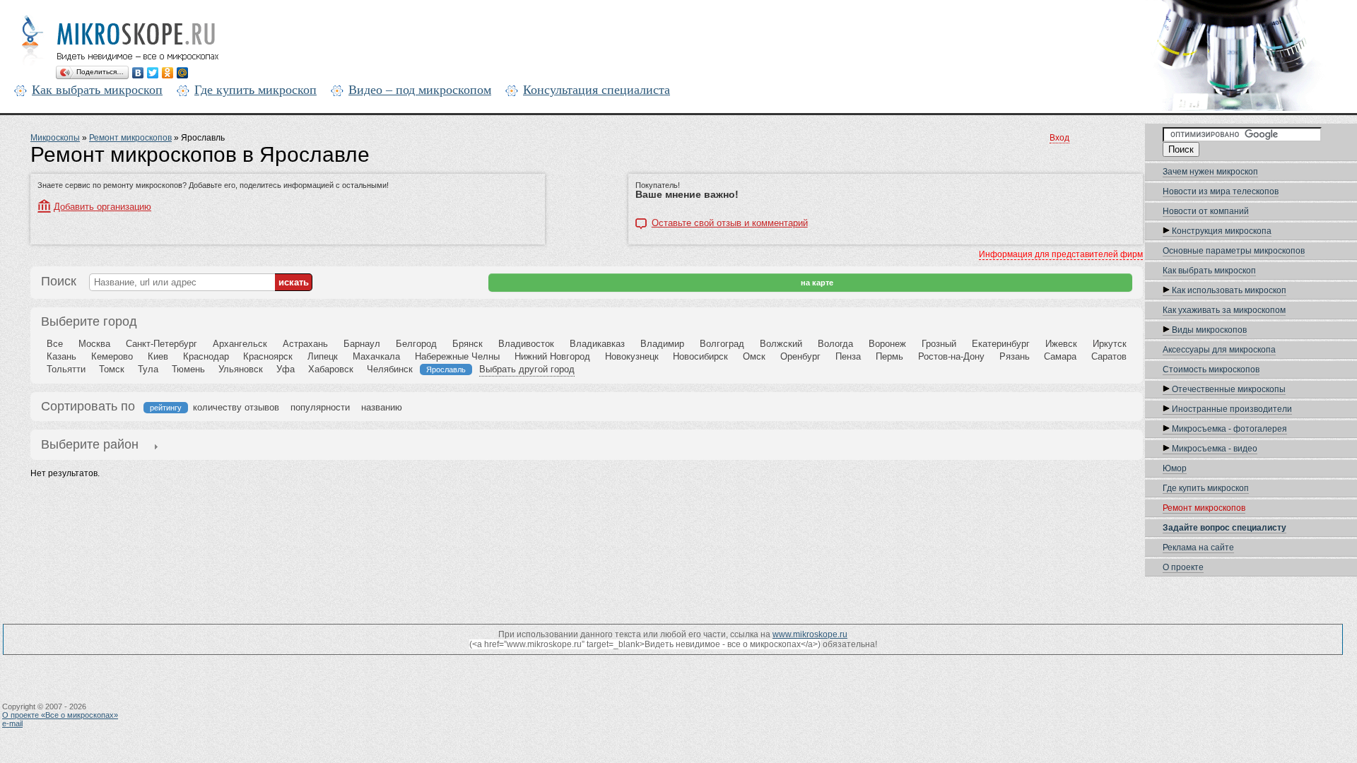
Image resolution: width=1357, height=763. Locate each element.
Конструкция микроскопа (1220, 231)
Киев (158, 356)
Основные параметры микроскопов (1234, 251)
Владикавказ (597, 343)
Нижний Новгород (552, 356)
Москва (94, 343)
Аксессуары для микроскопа (1219, 350)
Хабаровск (330, 369)
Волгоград (722, 343)
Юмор (1175, 468)
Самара (1060, 356)
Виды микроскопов (1208, 330)
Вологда (835, 343)
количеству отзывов (236, 407)
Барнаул (361, 343)
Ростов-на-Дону (951, 356)
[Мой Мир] (182, 73)
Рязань (1014, 356)
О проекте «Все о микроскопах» (60, 715)
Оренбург (800, 356)
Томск (111, 369)
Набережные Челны (457, 356)
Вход (1059, 138)
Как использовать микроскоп (1228, 290)
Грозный (939, 343)
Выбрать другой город (527, 369)
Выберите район (90, 444)
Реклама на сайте (1198, 547)
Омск (754, 356)
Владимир (662, 343)
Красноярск (268, 356)
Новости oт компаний (1206, 211)
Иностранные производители (1231, 409)
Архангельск (240, 343)
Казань (61, 356)
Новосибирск (700, 356)
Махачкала (376, 356)
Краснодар (206, 356)
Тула (148, 369)
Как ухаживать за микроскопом (1224, 310)
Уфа (285, 369)
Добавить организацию (102, 206)
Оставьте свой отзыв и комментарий (730, 223)
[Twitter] (153, 73)
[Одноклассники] (167, 73)
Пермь (889, 356)
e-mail (12, 723)
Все (55, 343)
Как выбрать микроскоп (97, 90)
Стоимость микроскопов (1211, 369)
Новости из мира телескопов (1221, 191)
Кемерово (112, 356)
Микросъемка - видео (1213, 449)
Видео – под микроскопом (419, 90)
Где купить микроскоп (255, 90)
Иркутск (1110, 343)
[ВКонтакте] (138, 73)
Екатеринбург (1001, 343)
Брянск (467, 343)
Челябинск (390, 369)
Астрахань (305, 343)
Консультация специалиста (596, 90)
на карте (816, 282)
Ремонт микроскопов (1204, 508)
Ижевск (1061, 343)
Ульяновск (240, 369)
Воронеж (887, 343)
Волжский (781, 343)
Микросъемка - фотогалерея (1228, 429)
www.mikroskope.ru (810, 634)
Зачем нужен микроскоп (1210, 172)
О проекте (1183, 567)
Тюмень (188, 369)
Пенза (848, 356)
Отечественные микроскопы (1228, 389)
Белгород (416, 343)
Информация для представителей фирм (1061, 254)
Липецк (322, 356)
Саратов (1109, 356)
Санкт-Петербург (161, 343)
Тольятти (66, 369)
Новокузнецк (632, 356)
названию (381, 407)
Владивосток (526, 343)
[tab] (90, 446)
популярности (320, 407)
